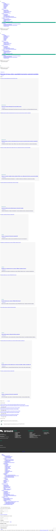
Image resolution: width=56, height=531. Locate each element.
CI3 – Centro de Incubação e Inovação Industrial (10, 17)
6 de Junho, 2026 (2, 75)
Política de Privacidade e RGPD (44, 530)
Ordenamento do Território (8, 471)
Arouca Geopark (46, 432)
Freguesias (5, 7)
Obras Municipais (7, 470)
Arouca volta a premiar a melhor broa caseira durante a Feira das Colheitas (9, 412)
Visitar (3, 9)
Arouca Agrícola (6, 496)
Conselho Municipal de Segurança (9, 477)
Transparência (4, 23)
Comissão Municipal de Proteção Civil (10, 502)
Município (3, 2)
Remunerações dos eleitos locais (9, 459)
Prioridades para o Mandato (8, 456)
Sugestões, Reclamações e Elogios (8, 21)
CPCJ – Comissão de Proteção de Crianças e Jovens (12, 475)
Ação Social (6, 464)
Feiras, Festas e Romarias (7, 487)
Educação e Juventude (8, 466)
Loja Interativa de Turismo (7, 44)
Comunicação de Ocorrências (7, 19)
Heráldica (6, 478)
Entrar (2, 529)
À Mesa (5, 488)
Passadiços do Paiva (6, 10)
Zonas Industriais (6, 14)
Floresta (6, 469)
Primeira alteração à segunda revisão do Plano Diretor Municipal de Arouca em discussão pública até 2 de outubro (14, 405)
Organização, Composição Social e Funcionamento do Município (12, 55)
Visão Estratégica (6, 491)
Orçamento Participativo (7, 20)
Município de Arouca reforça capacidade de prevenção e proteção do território (19, 74)
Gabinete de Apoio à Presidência (9, 460)
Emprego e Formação (8, 468)
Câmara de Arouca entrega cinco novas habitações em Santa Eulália (8, 415)
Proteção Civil (31, 436)
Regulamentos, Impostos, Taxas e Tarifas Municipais (10, 25)
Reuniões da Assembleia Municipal (9, 462)
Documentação (6, 4)
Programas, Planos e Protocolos (8, 24)
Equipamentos (5, 6)
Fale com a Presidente (6, 18)
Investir (3, 13)
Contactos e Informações (7, 489)
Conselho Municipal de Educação (9, 476)
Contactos (5, 8)
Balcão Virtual (4, 22)
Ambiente (6, 465)
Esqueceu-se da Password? (3, 514)
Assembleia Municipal (18, 435)
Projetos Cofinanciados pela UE (34, 437)
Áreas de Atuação (6, 5)
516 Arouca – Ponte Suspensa (7, 11)
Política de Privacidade (18, 437)
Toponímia (6, 479)
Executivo (5, 3)
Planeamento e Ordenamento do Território (35, 435)
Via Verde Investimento (7, 15)
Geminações (5, 481)
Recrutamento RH (32, 434)
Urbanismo (31, 432)
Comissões (5, 474)
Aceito (52, 530)
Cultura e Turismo (7, 467)
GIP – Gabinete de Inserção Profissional (9, 16)
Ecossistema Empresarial (7, 492)
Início (2, 454)
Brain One (23, 451)
